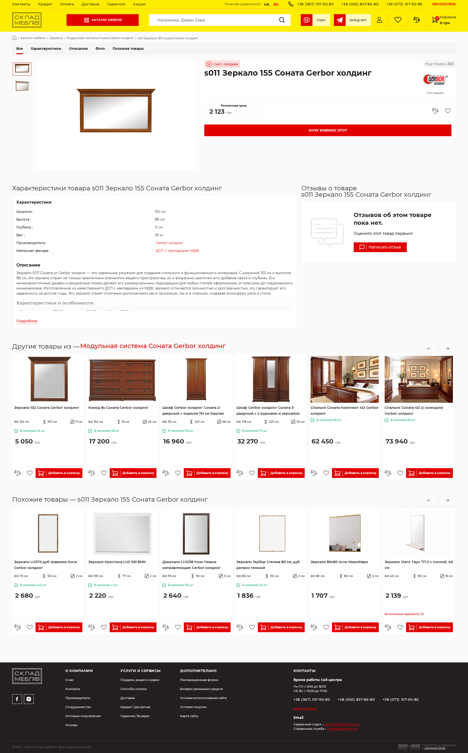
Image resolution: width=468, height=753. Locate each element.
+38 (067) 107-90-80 (315, 4)
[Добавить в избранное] (446, 110)
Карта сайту (189, 716)
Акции (139, 4)
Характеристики (46, 48)
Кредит (45, 4)
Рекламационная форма (199, 680)
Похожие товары (128, 48)
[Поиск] (282, 20)
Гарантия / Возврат (135, 716)
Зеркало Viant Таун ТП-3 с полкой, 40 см (419, 565)
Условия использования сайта (203, 698)
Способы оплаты (133, 689)
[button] (429, 348)
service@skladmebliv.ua (341, 724)
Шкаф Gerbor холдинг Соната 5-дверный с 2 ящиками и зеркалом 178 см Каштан (268, 410)
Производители (77, 698)
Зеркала (56, 38)
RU (276, 4)
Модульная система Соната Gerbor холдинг (100, 38)
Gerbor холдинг (169, 243)
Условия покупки (193, 707)
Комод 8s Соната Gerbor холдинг (118, 407)
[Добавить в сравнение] (437, 111)
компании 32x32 (435, 748)
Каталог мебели (107, 20)
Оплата (67, 4)
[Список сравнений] (416, 20)
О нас (69, 680)
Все (19, 48)
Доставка (90, 4)
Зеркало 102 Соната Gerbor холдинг (46, 407)
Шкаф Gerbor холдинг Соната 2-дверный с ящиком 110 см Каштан (193, 410)
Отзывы (71, 725)
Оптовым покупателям (83, 716)
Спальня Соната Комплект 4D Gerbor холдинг (345, 410)
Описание (78, 48)
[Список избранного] (397, 20)
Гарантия (116, 4)
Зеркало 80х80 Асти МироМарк (339, 562)
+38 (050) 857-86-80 (359, 4)
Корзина (446, 20)
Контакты (21, 4)
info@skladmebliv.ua (342, 729)
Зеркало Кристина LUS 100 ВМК (117, 562)
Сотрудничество (78, 707)
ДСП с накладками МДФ (177, 250)
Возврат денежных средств (201, 689)
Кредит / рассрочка (135, 707)
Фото (100, 48)
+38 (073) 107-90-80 (404, 4)
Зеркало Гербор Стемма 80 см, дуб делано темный (268, 565)
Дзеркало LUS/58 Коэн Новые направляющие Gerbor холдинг (191, 565)
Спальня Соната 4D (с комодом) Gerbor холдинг (414, 410)
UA (266, 4)
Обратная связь (444, 4)
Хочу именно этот (328, 130)
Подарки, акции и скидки (139, 680)
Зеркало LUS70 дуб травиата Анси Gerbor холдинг (45, 565)
